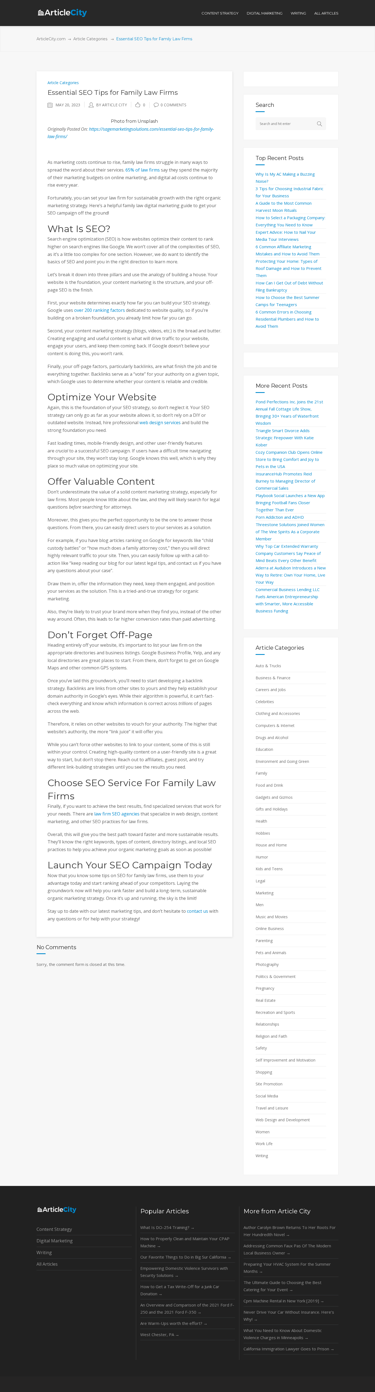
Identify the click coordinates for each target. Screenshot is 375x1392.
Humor (262, 857)
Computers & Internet (275, 725)
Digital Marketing (55, 1241)
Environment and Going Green (282, 761)
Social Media (267, 1096)
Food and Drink (269, 785)
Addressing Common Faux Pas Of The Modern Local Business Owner (287, 1249)
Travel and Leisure (272, 1108)
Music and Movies (272, 916)
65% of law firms (142, 170)
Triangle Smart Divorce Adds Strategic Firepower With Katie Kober (285, 437)
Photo (118, 121)
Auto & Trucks (268, 665)
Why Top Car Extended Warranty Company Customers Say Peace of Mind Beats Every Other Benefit (288, 553)
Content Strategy (54, 1229)
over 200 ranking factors (99, 310)
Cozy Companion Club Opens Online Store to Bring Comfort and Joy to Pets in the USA (289, 459)
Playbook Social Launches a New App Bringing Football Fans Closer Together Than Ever (290, 502)
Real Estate (266, 1000)
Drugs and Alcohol (272, 737)
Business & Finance (273, 677)
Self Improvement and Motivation (285, 1060)
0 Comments (173, 104)
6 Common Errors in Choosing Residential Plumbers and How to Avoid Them (287, 319)
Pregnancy (265, 988)
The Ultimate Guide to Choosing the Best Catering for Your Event (282, 1286)
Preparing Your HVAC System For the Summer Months (287, 1267)
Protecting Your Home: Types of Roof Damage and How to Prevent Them (288, 268)
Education (264, 749)
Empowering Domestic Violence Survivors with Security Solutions (184, 1271)
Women (263, 1131)
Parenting (264, 940)
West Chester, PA (159, 1334)
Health (261, 821)
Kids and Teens (269, 868)
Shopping (264, 1072)
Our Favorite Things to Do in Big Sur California (185, 1257)
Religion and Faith (271, 1036)
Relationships (267, 1024)
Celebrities (265, 701)
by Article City (111, 104)
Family (261, 773)
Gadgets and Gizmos (274, 797)
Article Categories (90, 38)
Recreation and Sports (275, 1012)
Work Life (264, 1143)
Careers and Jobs (271, 689)
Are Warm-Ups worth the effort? (174, 1323)
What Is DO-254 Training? (167, 1227)
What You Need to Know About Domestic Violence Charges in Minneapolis (283, 1334)
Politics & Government (276, 976)
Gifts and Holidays (272, 809)
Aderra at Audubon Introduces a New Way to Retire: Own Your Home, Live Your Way (291, 575)
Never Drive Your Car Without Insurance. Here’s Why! (289, 1315)
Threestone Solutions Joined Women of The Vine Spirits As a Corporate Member (290, 531)
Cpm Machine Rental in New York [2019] (284, 1300)
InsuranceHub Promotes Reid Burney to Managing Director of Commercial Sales (285, 481)
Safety (261, 1048)
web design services (160, 423)
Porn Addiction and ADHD (280, 517)
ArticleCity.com (51, 38)
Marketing (264, 892)
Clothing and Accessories (278, 713)
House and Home (271, 845)
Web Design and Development (283, 1119)
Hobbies (263, 833)
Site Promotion (269, 1083)
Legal (260, 880)
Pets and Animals (271, 952)
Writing (262, 1155)
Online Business (270, 928)
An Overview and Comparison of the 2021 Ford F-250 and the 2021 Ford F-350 (187, 1308)
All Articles (47, 1264)
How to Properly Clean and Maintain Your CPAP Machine (185, 1242)
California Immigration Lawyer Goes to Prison (289, 1348)
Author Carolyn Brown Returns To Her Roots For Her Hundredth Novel (290, 1231)
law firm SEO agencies (116, 814)
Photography (267, 964)
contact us (197, 911)
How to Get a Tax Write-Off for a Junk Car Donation (179, 1290)
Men (260, 904)
